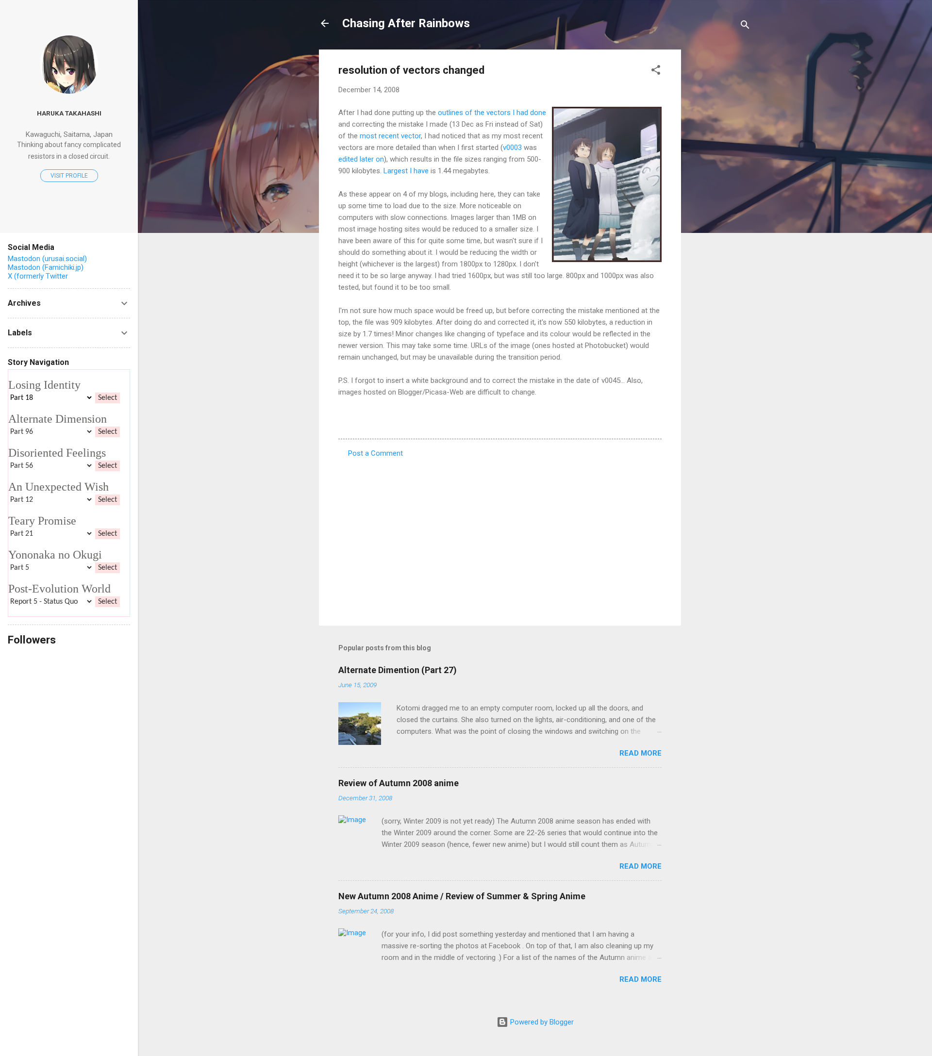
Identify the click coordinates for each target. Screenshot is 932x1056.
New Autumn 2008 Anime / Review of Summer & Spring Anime (461, 896)
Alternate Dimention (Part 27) (397, 670)
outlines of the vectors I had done (492, 112)
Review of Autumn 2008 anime (398, 783)
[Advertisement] (720, 195)
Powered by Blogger (541, 1022)
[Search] (745, 26)
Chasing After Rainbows (406, 23)
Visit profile (69, 175)
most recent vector (390, 136)
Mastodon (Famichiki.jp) (45, 267)
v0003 (512, 147)
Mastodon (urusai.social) (47, 258)
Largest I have (406, 170)
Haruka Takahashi (69, 113)
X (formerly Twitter (38, 276)
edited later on (361, 159)
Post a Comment (375, 453)
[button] (656, 71)
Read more (640, 753)
